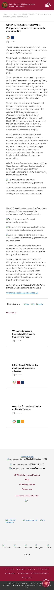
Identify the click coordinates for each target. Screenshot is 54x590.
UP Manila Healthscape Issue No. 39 (22, 293)
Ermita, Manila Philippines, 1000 (33, 459)
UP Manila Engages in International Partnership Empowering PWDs (23, 334)
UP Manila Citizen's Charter (27, 496)
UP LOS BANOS (43, 569)
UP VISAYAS (27, 578)
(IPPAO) (27, 588)
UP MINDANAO (23, 574)
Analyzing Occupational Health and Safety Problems (26, 407)
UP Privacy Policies (27, 484)
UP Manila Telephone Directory (27, 475)
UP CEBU (31, 569)
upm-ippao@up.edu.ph (35, 468)
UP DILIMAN (10, 574)
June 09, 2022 (12, 41)
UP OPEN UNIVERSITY (40, 574)
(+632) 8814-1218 (36, 464)
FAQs (27, 480)
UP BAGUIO (20, 569)
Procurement (27, 489)
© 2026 (27, 555)
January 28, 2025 (18, 340)
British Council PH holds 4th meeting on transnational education (25, 368)
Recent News (11, 313)
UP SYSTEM (9, 569)
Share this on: (13, 304)
